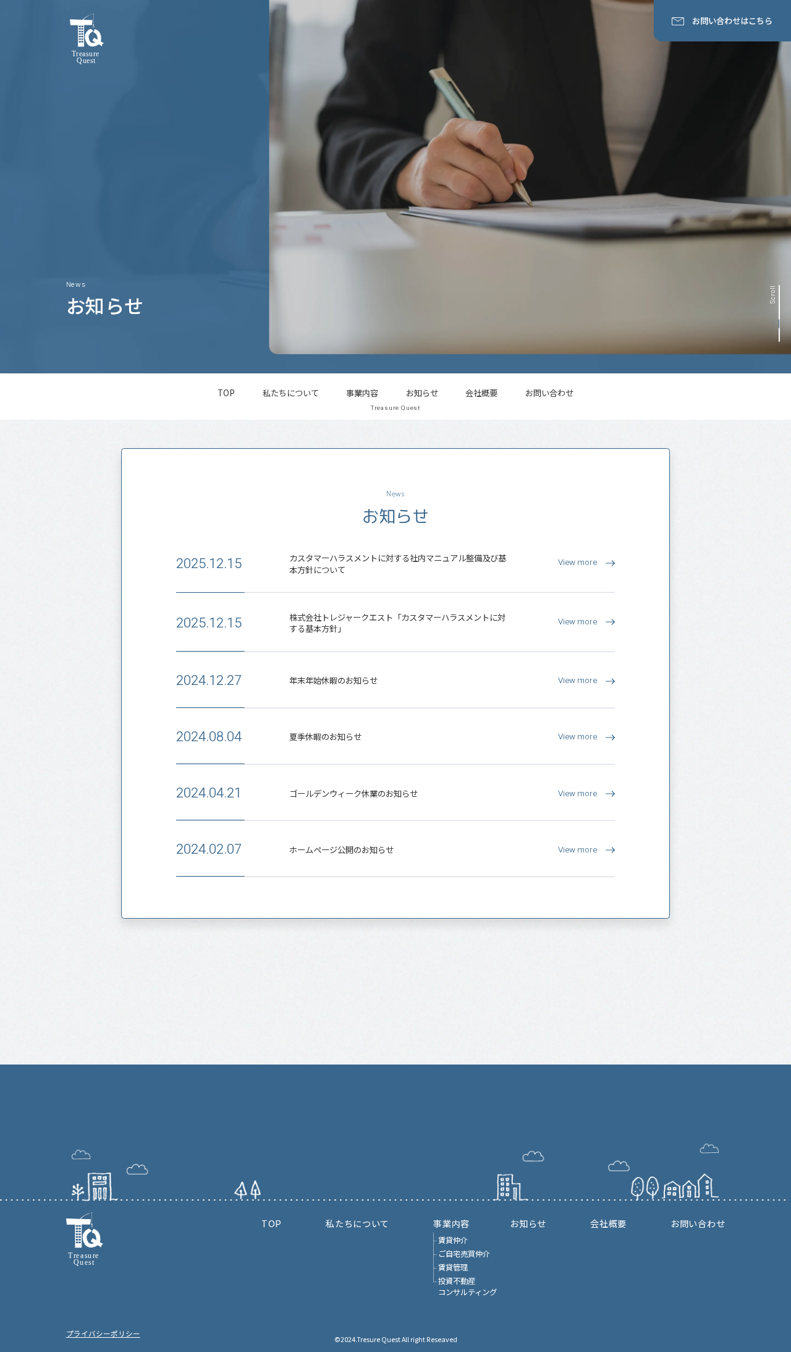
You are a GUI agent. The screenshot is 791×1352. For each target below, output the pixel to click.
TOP (226, 393)
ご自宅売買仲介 (464, 1254)
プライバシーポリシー (103, 1333)
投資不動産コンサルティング (467, 1287)
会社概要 (481, 393)
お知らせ (422, 393)
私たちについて (291, 393)
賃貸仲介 (453, 1240)
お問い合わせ (549, 393)
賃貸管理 (453, 1267)
